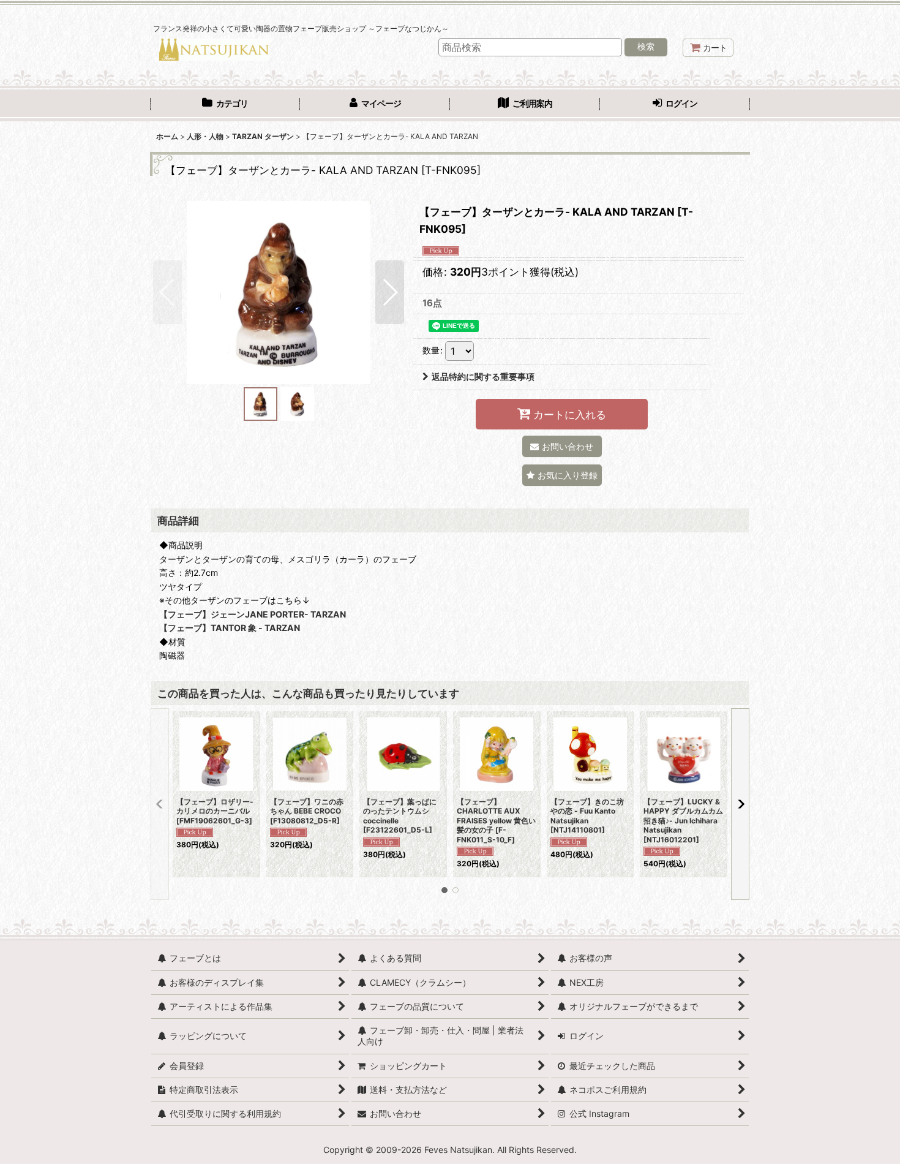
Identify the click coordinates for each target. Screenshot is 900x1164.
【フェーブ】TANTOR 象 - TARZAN (229, 627)
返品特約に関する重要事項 (483, 376)
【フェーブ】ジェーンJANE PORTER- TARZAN (252, 614)
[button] (167, 292)
